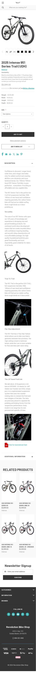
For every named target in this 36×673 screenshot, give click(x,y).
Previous (2, 52)
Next (33, 52)
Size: (3, 110)
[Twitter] (14, 154)
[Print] (10, 154)
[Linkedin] (18, 154)
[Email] (6, 154)
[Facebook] (2, 154)
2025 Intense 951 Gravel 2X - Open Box (26, 546)
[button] (27, 88)
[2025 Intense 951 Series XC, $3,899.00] (9, 487)
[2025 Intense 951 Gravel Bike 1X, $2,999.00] (9, 528)
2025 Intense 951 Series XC (7, 504)
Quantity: (4, 122)
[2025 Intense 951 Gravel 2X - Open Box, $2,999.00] (27, 528)
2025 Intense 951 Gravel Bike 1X (7, 546)
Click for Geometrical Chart (17, 445)
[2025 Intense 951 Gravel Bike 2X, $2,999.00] (27, 487)
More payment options (18, 141)
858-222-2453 (19, 638)
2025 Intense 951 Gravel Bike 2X (25, 504)
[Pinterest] (21, 154)
